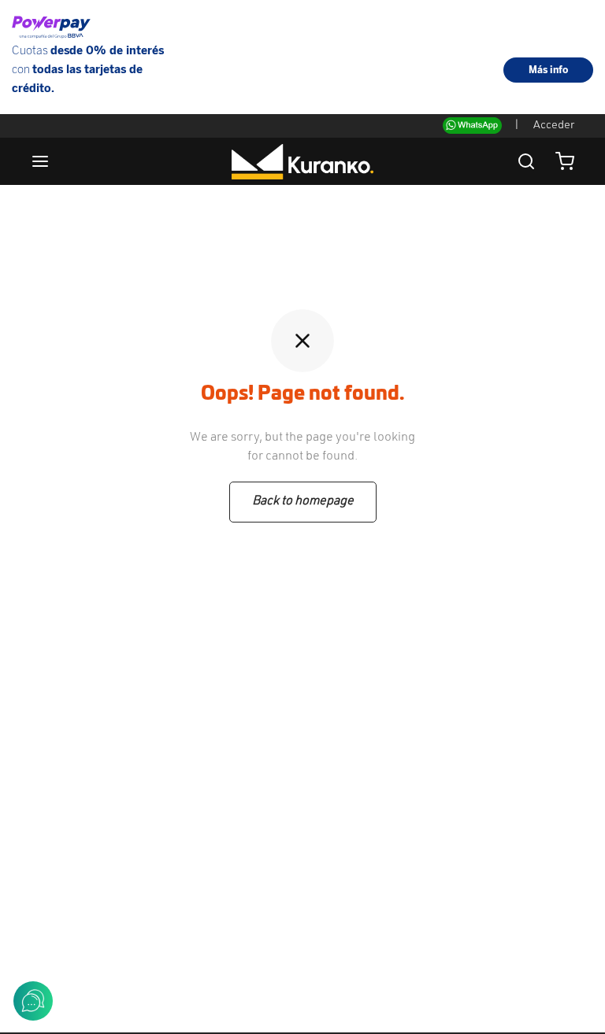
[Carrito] (564, 161)
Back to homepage (303, 501)
